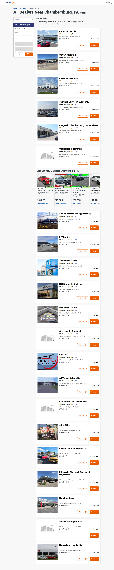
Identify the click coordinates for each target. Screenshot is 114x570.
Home (15, 8)
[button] (109, 3)
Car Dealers (23, 8)
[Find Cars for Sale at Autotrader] (9, 2)
